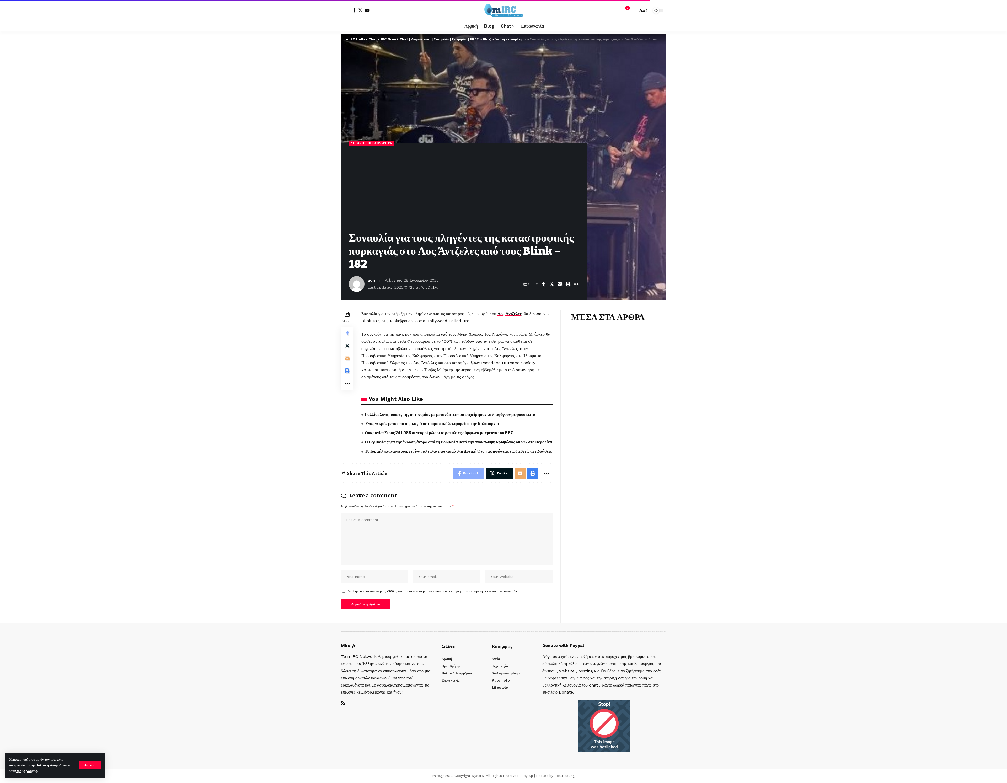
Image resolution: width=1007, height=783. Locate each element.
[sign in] (345, 10)
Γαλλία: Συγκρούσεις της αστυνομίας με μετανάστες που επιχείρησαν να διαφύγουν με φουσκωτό (450, 414)
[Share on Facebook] (543, 284)
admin (374, 280)
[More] (576, 284)
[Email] (559, 284)
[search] (632, 10)
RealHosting (564, 776)
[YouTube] (367, 10)
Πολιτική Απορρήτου (51, 765)
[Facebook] (354, 10)
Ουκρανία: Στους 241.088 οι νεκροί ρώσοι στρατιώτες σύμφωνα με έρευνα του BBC (439, 432)
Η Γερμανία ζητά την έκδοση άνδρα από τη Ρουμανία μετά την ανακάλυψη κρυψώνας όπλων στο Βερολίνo (458, 441)
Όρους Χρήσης (26, 771)
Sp (531, 776)
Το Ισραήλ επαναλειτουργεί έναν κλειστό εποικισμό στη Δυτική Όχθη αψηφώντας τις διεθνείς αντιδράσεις (458, 451)
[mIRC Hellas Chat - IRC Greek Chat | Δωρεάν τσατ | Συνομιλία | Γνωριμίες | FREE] (503, 10)
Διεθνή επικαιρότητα (371, 143)
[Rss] (343, 703)
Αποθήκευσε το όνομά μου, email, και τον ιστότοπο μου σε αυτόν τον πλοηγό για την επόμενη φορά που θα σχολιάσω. (432, 591)
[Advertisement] (464, 189)
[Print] (567, 284)
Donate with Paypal (563, 645)
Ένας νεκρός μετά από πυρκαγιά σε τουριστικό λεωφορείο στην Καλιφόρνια (432, 423)
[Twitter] (360, 10)
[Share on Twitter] (551, 284)
